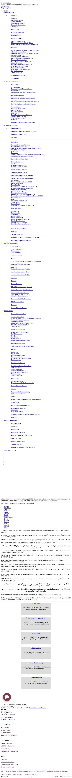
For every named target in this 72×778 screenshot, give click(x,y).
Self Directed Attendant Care (19, 200)
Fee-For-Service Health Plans (19, 159)
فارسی (6, 525)
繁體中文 (7, 510)
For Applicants (15, 84)
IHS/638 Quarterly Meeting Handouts (21, 287)
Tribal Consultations (16, 249)
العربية (6, 512)
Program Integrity (16, 423)
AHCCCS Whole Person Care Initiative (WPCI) (24, 53)
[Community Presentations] (36, 618)
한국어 (6, 515)
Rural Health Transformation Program (21, 69)
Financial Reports (16, 360)
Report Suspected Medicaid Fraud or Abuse (16, 475)
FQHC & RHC (15, 216)
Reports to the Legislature (18, 355)
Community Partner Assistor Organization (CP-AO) (25, 414)
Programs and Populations (18, 165)
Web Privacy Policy (17, 774)
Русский (6, 522)
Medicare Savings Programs (19, 166)
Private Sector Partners (17, 32)
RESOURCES (8, 311)
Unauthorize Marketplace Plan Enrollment (23, 447)
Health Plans (14, 142)
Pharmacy (14, 113)
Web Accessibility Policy (31, 774)
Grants (13, 396)
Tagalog (6, 513)
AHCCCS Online (16, 128)
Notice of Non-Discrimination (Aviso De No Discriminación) (17, 503)
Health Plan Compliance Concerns (20, 224)
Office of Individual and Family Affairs (22, 43)
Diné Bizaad (7, 508)
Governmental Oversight (18, 329)
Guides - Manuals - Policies (19, 169)
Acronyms (14, 18)
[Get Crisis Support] (36, 633)
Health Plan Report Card (18, 343)
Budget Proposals (16, 338)
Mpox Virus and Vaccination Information (22, 383)
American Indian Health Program (20, 264)
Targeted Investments (17, 71)
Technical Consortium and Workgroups (22, 156)
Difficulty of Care (16, 110)
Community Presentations (18, 25)
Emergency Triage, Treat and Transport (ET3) (24, 186)
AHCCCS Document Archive (37, 708)
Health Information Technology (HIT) (21, 64)
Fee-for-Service (15, 213)
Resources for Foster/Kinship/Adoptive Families (24, 44)
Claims (13, 163)
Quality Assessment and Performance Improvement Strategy (28, 154)
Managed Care (15, 211)
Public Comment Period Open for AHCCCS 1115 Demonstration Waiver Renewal (30, 468)
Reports (13, 349)
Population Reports (16, 357)
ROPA (13, 199)
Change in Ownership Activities (20, 320)
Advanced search (5, 6)
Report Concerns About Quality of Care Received (25, 101)
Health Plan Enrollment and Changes (21, 115)
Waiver (13, 335)
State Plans (14, 337)
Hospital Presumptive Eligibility (20, 219)
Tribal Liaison (15, 251)
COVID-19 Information (17, 381)
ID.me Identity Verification (18, 189)
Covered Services (16, 107)
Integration (14, 267)
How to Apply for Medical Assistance (21, 89)
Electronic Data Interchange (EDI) (20, 405)
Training (13, 389)
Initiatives (14, 47)
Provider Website (16, 197)
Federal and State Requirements (20, 332)
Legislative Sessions (16, 334)
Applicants (14, 278)
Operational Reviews (17, 321)
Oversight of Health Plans (18, 314)
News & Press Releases (17, 23)
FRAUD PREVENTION (11, 420)
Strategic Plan (15, 26)
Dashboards (14, 352)
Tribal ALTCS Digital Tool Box (20, 293)
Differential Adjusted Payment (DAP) (21, 182)
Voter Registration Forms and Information (22, 346)
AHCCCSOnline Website (8, 746)
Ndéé (5, 527)
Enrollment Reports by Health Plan (21, 358)
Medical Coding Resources (18, 228)
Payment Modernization (17, 67)
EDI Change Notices (17, 411)
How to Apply (5, 727)
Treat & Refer (15, 202)
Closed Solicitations (16, 369)
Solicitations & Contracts (18, 149)
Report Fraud (15, 429)
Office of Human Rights (18, 41)
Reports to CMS (15, 353)
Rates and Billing (16, 208)
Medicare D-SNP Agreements (19, 372)
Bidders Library (15, 374)
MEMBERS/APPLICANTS (12, 81)
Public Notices (15, 29)
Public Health (15, 378)
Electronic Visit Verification (19, 60)
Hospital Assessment (17, 217)
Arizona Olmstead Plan (17, 55)
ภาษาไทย (6, 526)
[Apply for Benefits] (36, 648)
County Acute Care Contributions (20, 340)
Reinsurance (14, 153)
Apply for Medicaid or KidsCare (12, 471)
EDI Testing (14, 410)
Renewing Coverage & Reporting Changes (23, 98)
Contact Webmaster (6, 774)
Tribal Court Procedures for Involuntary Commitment (26, 261)
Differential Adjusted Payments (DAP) (22, 58)
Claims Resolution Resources (19, 296)
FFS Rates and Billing (17, 302)
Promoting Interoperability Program (21, 240)
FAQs (13, 258)
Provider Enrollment (6, 743)
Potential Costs (15, 90)
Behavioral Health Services (18, 108)
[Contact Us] (36, 677)
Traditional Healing (16, 255)
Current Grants (15, 402)
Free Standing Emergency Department (21, 188)
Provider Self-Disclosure (18, 432)
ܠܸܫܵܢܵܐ (6, 523)
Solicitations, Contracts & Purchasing (21, 366)
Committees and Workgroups (19, 75)
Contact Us (4, 759)
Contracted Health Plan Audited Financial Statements (26, 318)
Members (13, 281)
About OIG (14, 426)
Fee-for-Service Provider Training (20, 392)
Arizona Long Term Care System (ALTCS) (23, 92)
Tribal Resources (16, 252)
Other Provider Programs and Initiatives (22, 175)
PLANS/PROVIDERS (10, 125)
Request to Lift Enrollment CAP (20, 324)
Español (6, 506)
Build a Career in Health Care (11, 485)
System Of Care (15, 326)
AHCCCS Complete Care (18, 52)
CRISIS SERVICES (10, 450)
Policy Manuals (5, 748)
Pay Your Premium (6, 732)
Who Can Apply (15, 87)
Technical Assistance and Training (20, 269)
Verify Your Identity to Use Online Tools (15, 482)
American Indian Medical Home (20, 272)
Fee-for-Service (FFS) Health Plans (21, 299)
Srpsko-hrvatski (8, 517)
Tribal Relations (15, 246)
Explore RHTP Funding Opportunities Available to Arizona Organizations (27, 489)
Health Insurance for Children (9, 735)
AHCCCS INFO (9, 12)
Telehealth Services (16, 72)
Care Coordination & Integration (20, 56)
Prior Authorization (16, 162)
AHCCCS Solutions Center (19, 134)
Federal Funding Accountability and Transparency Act (26, 399)
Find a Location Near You (10, 478)
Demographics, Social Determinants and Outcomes (25, 237)
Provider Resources (16, 284)
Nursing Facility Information (19, 193)
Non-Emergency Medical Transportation (22, 205)
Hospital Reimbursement (18, 221)
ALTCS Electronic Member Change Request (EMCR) (26, 148)
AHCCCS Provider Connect (19, 172)
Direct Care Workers (17, 183)
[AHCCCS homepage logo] (6, 3)
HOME (6, 11)
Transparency (15, 78)
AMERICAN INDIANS (11, 243)
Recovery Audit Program (18, 441)
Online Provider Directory (18, 116)
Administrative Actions (17, 317)
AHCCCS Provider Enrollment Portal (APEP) (24, 131)
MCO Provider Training (18, 393)
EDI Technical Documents (18, 408)
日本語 (6, 519)
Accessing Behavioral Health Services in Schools (25, 50)
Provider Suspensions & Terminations (21, 435)
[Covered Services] (36, 663)
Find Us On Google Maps (8, 714)
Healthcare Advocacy (17, 38)
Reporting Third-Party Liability (20, 146)
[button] (7, 698)
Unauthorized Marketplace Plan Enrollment (23, 122)
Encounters (14, 151)
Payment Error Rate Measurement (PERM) (23, 194)
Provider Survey (15, 204)
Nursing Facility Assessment (19, 222)
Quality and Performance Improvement (22, 323)
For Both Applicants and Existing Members (23, 104)
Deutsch (6, 516)
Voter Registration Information (12, 493)
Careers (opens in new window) (9, 764)
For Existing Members (17, 95)
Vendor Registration (16, 375)
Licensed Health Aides (17, 191)
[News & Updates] (36, 603)
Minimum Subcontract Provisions (20, 145)
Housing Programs (16, 63)
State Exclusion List (16, 444)
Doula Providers (15, 185)
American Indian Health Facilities (20, 275)
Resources (14, 119)
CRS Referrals (15, 180)
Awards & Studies (16, 21)
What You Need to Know (18, 118)
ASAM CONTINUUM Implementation (22, 178)
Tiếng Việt (7, 509)
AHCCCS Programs (17, 20)
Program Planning (16, 35)
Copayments (14, 214)
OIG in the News (16, 438)
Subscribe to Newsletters (7, 762)
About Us (14, 15)
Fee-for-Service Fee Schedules (9, 751)
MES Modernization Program (19, 66)
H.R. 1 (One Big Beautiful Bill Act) (21, 61)
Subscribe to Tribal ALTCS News (20, 294)
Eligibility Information (17, 111)
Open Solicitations (16, 367)
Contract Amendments (17, 370)
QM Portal (14, 137)
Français (6, 520)
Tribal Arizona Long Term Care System (22, 290)
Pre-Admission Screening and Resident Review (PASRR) (27, 196)
